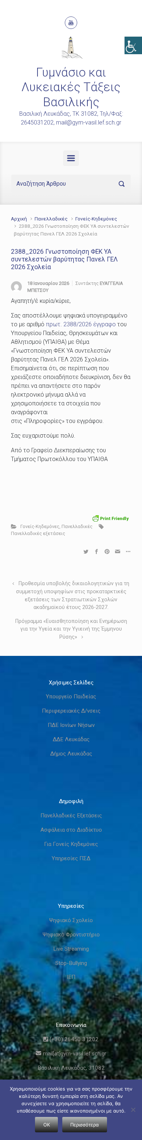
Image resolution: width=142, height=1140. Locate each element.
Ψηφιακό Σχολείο (71, 920)
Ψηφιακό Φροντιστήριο (71, 934)
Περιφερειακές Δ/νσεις (71, 711)
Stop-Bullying (71, 963)
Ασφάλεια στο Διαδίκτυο (71, 830)
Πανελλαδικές (51, 219)
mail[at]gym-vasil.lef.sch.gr (74, 1053)
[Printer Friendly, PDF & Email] (110, 518)
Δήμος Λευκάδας (71, 753)
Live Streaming (71, 949)
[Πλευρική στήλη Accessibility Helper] (133, 45)
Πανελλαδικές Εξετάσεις (71, 815)
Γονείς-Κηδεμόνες (96, 219)
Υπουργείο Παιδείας (71, 696)
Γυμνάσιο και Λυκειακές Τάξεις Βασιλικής (71, 87)
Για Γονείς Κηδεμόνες (71, 844)
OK (46, 1125)
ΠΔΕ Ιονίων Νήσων (71, 725)
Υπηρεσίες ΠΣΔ (71, 858)
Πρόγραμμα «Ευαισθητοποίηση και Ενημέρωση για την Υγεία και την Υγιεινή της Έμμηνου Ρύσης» (71, 629)
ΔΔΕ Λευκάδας (71, 739)
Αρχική (19, 219)
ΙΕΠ (71, 977)
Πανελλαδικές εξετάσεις (38, 533)
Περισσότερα (84, 1125)
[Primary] (71, 158)
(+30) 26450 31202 (73, 1039)
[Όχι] (133, 1109)
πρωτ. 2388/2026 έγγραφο (81, 324)
